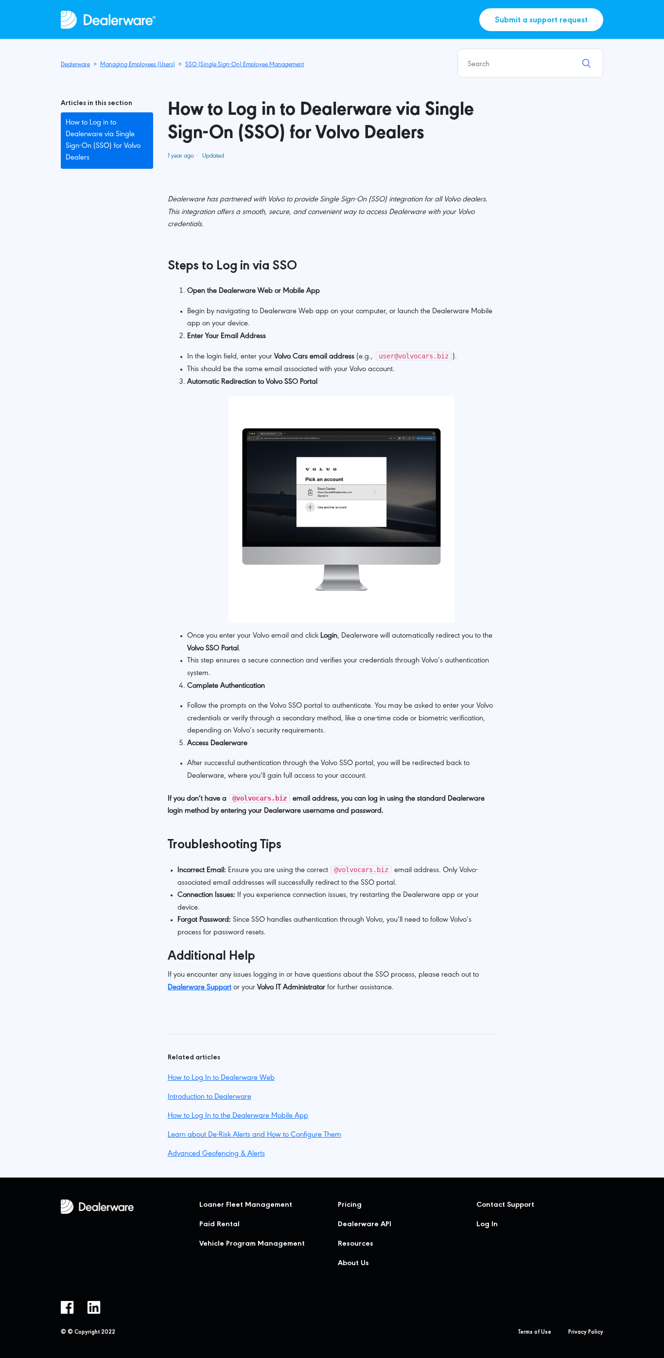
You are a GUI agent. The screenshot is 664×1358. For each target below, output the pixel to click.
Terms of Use (534, 1333)
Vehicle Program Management (252, 1244)
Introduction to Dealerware (209, 1097)
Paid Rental (219, 1225)
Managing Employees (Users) (137, 65)
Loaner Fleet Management (245, 1205)
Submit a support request (541, 21)
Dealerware (75, 65)
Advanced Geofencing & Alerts (216, 1154)
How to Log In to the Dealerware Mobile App (238, 1116)
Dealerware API (364, 1225)
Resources (355, 1244)
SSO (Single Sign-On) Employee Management (244, 65)
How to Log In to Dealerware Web (221, 1078)
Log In (487, 1225)
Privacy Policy (585, 1333)
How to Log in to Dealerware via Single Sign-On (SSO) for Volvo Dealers (103, 140)
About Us (353, 1264)
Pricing (350, 1205)
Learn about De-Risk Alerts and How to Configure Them (254, 1135)
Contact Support (505, 1205)
